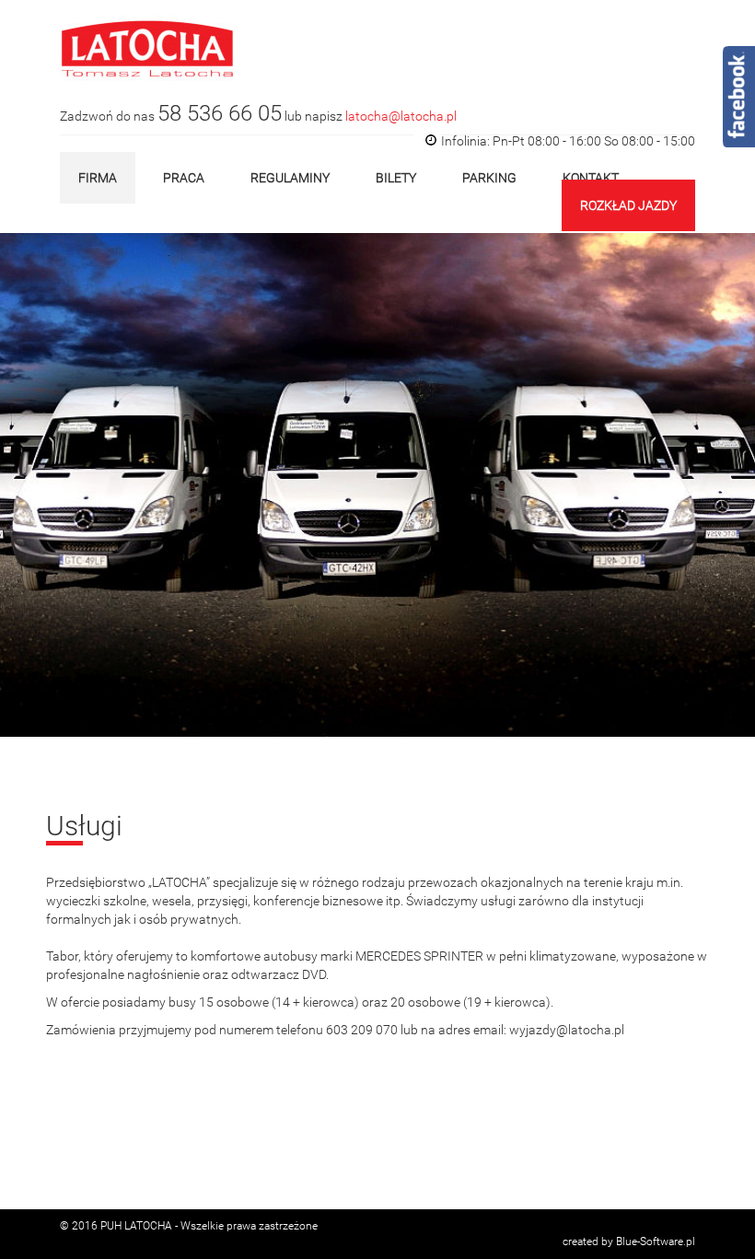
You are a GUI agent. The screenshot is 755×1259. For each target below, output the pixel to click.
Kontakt (591, 177)
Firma (97, 177)
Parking (489, 177)
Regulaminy (290, 177)
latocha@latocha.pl (401, 116)
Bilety (396, 177)
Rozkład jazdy (628, 205)
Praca (183, 177)
